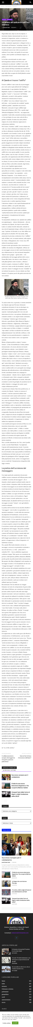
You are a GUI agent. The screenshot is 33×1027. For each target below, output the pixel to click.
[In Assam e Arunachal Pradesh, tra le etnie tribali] (6, 951)
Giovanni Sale (6, 27)
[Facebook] (16, 938)
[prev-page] (3, 801)
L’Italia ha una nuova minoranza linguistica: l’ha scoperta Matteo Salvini (20, 786)
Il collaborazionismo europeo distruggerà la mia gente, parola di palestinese (8, 758)
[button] (3, 2)
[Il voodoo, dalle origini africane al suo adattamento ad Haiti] (6, 892)
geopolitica (9, 19)
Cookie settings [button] (7, 1023)
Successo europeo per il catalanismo (11, 859)
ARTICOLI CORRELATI (9, 767)
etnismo (15, 6)
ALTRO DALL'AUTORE (9, 770)
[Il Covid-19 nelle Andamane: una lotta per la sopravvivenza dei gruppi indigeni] (6, 960)
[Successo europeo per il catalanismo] (6, 777)
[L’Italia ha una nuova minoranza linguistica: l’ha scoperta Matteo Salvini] (6, 786)
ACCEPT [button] (15, 1023)
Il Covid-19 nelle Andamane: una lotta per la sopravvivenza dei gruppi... (21, 959)
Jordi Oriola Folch (6, 862)
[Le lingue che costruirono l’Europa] (6, 884)
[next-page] (6, 801)
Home (2, 6)
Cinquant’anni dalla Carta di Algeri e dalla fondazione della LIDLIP (20, 794)
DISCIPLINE (8, 6)
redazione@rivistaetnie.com (20, 933)
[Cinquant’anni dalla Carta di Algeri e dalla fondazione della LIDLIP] (6, 794)
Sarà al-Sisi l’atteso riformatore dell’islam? (24, 757)
